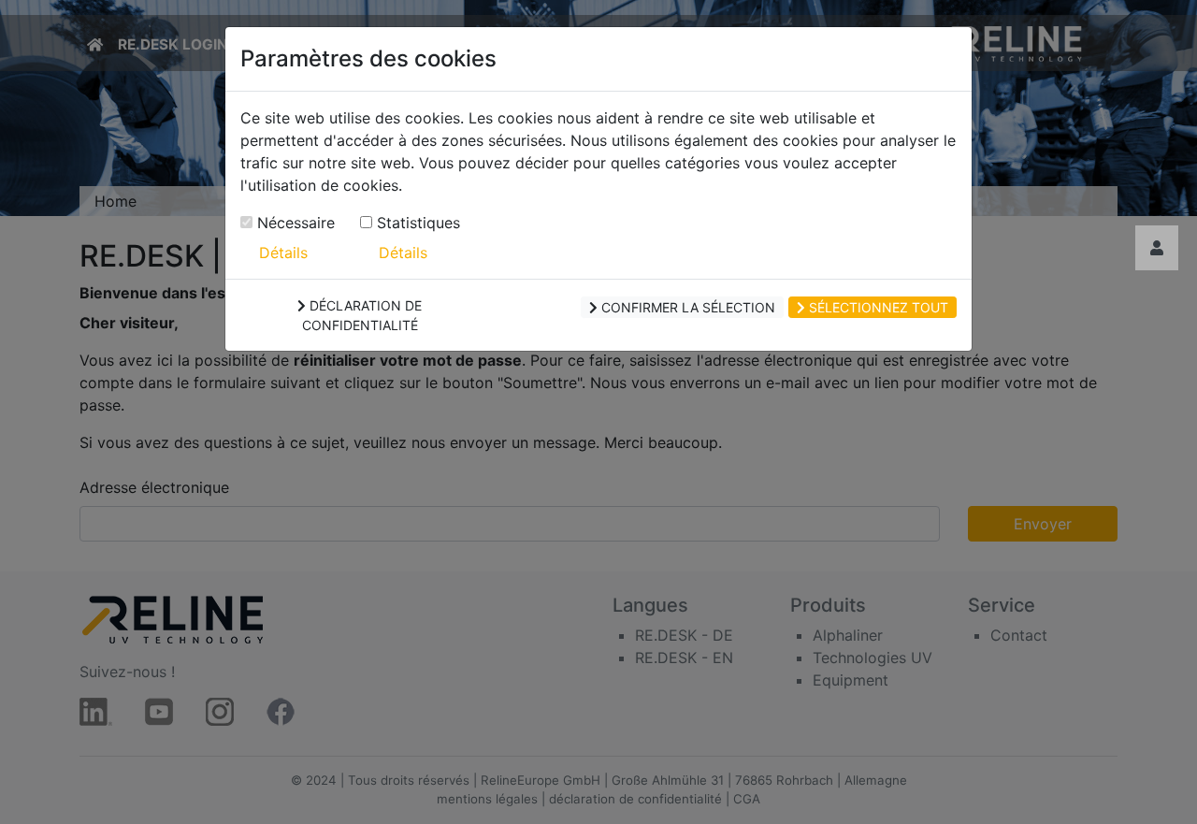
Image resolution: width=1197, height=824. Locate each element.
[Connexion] (1156, 248)
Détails (283, 252)
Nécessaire (293, 222)
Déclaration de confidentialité (362, 315)
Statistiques (416, 222)
